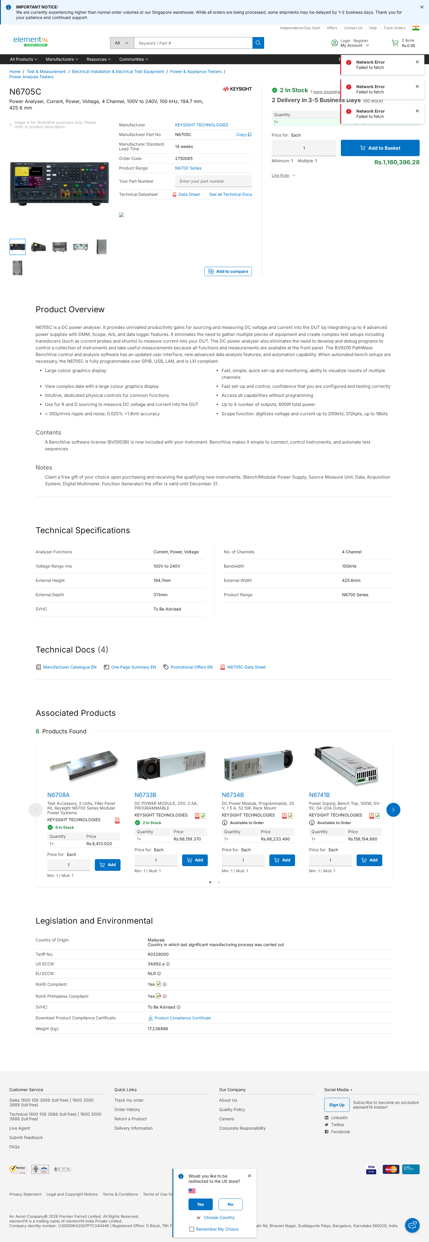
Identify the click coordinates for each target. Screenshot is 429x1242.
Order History (127, 1109)
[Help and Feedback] (412, 1225)
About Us (228, 1100)
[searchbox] (193, 43)
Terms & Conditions (120, 1194)
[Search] (258, 43)
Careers (226, 1118)
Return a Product (130, 1118)
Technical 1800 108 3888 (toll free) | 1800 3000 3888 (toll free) (55, 1116)
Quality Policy (232, 1109)
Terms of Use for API (162, 1194)
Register (360, 40)
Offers (332, 28)
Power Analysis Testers (31, 76)
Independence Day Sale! (300, 28)
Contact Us (353, 28)
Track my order (129, 1100)
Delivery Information (133, 1128)
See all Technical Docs (230, 194)
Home (14, 71)
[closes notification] (422, 7)
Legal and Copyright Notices (72, 1194)
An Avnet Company (26, 1216)
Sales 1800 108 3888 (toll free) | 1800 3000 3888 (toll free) (51, 1102)
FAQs (14, 1146)
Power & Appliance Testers (196, 71)
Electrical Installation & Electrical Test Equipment (118, 71)
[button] (23, 59)
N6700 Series (188, 168)
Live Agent (19, 1128)
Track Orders (394, 28)
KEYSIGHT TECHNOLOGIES (201, 125)
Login (345, 40)
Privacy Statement (25, 1194)
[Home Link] (31, 43)
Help (373, 28)
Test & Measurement (46, 71)
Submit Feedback (26, 1137)
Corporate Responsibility (242, 1128)
